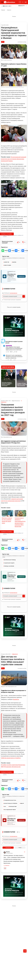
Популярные (8, 847)
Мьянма (14, 262)
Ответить (7, 865)
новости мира (7, 265)
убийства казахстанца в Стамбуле (11, 758)
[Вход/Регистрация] (22, 2)
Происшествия (13, 806)
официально (15, 654)
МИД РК (22, 803)
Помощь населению (9, 566)
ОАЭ (5, 806)
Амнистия (6, 262)
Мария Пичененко (16, 400)
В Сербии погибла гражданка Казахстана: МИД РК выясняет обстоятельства (13, 765)
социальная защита (9, 563)
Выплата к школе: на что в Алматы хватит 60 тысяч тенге (7, 520)
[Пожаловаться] (24, 851)
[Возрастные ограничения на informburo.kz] (19, 2)
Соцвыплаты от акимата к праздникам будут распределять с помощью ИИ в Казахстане (20, 522)
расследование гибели (10, 809)
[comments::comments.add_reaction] (5, 868)
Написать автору (22, 41)
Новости (9, 10)
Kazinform (16, 699)
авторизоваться (13, 293)
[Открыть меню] (2, 2)
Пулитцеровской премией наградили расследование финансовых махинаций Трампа (13, 159)
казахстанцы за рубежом (10, 803)
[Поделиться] (25, 951)
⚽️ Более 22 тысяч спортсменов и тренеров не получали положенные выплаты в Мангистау (14, 357)
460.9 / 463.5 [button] (7, 6)
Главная (3, 10)
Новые (20, 847)
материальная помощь (10, 559)
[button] (22, 5)
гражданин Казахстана (10, 800)
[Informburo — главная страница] (10, 2)
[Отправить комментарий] (23, 296)
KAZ (26, 2)
